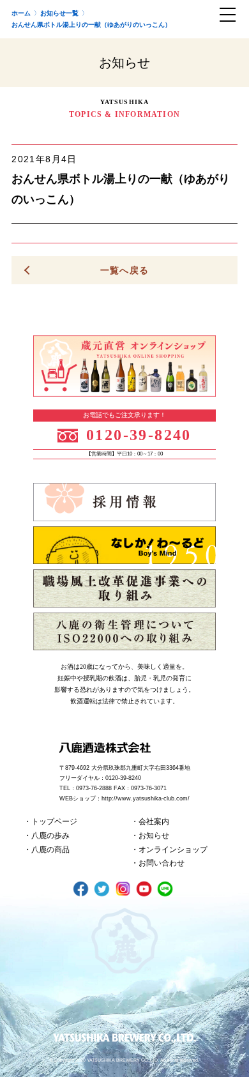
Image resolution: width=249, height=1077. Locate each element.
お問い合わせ (162, 863)
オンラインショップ (173, 849)
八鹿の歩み (50, 835)
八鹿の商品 (50, 849)
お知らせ (154, 835)
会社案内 (154, 821)
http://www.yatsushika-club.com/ (146, 798)
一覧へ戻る (124, 270)
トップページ (54, 821)
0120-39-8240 (139, 435)
